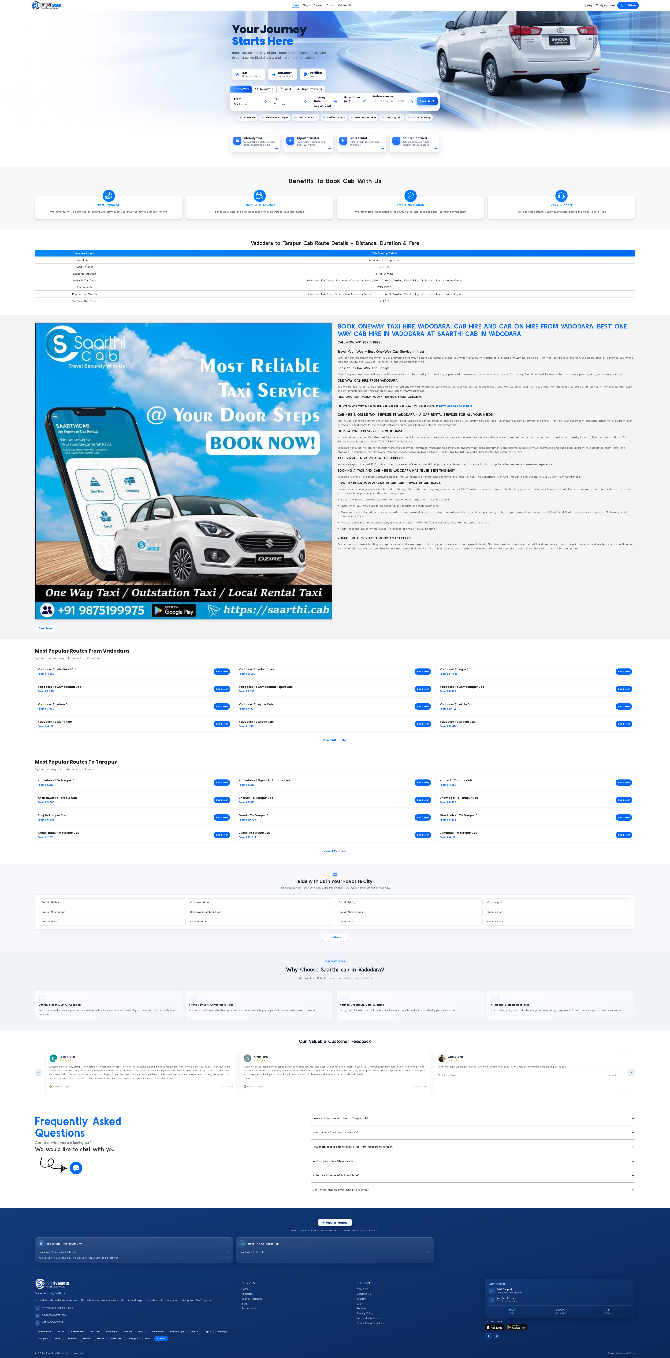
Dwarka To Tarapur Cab (255, 815)
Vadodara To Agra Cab (456, 669)
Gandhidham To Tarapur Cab (460, 815)
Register (362, 1308)
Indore (194, 1331)
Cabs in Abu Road (200, 902)
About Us (362, 1288)
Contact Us (345, 5)
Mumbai (72, 1338)
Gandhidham (157, 1331)
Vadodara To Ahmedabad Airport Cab (266, 687)
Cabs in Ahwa (49, 921)
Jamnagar (223, 1331)
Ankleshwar (77, 1331)
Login (360, 1303)
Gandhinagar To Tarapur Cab (59, 833)
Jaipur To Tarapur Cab (255, 833)
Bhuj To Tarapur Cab (52, 815)
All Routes (247, 1293)
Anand (60, 1331)
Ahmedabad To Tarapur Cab (58, 780)
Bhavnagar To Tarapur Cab (459, 798)
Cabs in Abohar (50, 902)
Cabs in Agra (494, 902)
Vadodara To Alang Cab (55, 722)
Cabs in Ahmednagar (351, 912)
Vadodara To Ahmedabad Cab (59, 687)
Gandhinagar (177, 1331)
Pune (147, 1338)
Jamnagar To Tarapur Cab (459, 833)
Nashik (100, 1338)
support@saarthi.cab (54, 1314)
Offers (330, 5)
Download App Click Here (455, 405)
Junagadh (43, 1338)
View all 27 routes (335, 851)
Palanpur (133, 1338)
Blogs (306, 5)
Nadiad (87, 1338)
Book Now (222, 671)
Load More (335, 937)
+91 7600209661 (52, 1322)
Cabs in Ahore (495, 912)
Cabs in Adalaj (347, 902)
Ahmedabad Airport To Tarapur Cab (264, 780)
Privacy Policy (365, 1313)
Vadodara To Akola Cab (457, 704)
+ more (161, 1338)
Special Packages (251, 1298)
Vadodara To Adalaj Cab (256, 669)
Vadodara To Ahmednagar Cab (462, 687)
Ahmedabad (44, 1331)
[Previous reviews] (39, 1072)
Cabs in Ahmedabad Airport (206, 912)
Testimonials (248, 1308)
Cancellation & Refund (371, 1323)
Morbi (58, 1338)
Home (295, 5)
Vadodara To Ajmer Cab (256, 704)
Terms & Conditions (369, 1318)
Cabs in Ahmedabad (53, 912)
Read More (46, 628)
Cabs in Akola (346, 921)
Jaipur (207, 1331)
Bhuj (140, 1331)
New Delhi (116, 1338)
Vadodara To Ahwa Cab (55, 704)
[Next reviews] (631, 1072)
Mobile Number (383, 96)
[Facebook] (488, 1336)
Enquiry (318, 5)
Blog (244, 1303)
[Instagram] (497, 1336)
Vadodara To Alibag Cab (256, 722)
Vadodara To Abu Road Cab (57, 669)
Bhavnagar (112, 1331)
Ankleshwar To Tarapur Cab (57, 798)
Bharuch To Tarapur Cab (256, 798)
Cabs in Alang (495, 921)
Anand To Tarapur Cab (456, 780)
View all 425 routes (335, 740)
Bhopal (128, 1331)
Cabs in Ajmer (198, 921)
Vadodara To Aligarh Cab (458, 722)
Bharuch (95, 1331)
